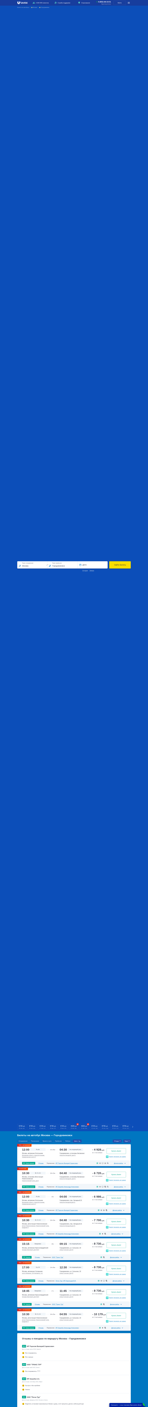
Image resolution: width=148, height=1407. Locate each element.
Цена (76, 1141)
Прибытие (58, 1141)
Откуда (116, 1141)
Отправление (23, 1141)
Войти (120, 3)
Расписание (35, 1141)
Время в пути (47, 1141)
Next (133, 1127)
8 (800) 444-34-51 (104, 2)
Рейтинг (67, 1141)
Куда (126, 1141)
